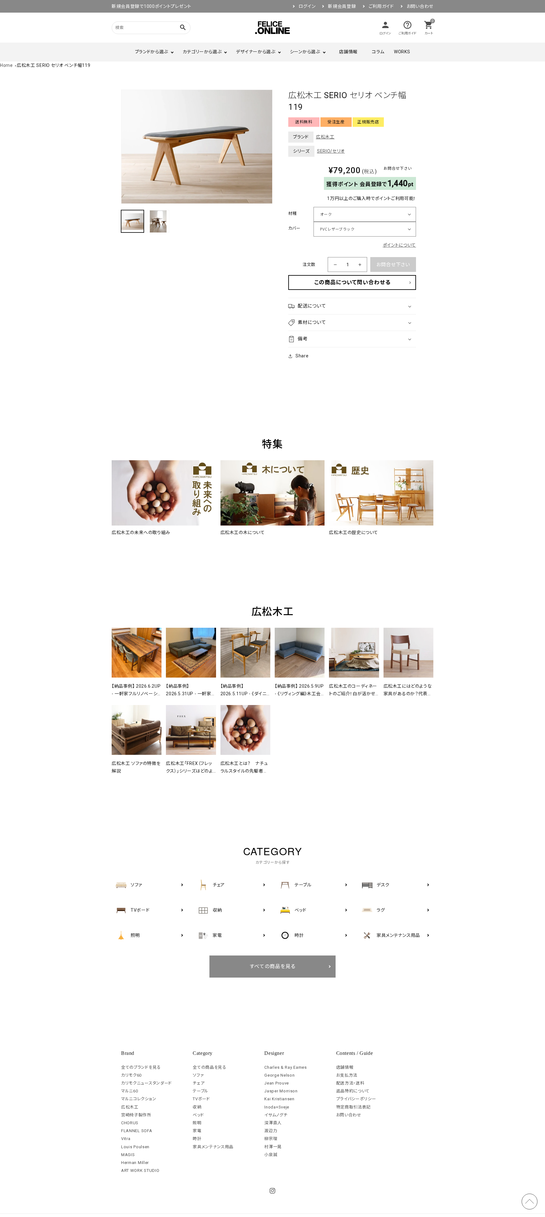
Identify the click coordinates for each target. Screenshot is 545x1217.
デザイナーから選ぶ (255, 51)
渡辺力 (270, 1130)
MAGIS (128, 1154)
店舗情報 (348, 51)
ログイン (307, 6)
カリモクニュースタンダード (146, 1083)
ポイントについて (399, 245)
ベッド (198, 1115)
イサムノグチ (275, 1115)
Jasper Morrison (281, 1091)
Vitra (126, 1138)
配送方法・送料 (350, 1083)
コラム (378, 51)
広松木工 (325, 136)
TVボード (201, 1098)
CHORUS (129, 1122)
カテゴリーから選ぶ (202, 51)
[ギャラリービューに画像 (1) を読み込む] (132, 221)
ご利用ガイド (381, 6)
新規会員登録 (342, 6)
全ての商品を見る (209, 1067)
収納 (197, 1107)
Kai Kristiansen (279, 1098)
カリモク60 (131, 1075)
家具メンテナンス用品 (213, 1146)
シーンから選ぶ (305, 51)
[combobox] (143, 27)
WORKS (402, 51)
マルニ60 (129, 1091)
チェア (198, 1083)
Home (6, 65)
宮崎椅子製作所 (136, 1115)
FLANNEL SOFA (136, 1130)
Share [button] (302, 355)
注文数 (308, 264)
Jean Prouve (276, 1083)
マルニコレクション (138, 1098)
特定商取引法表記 (353, 1107)
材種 (292, 213)
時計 (197, 1138)
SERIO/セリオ (331, 151)
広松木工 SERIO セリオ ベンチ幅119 (53, 65)
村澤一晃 (273, 1146)
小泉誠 (270, 1154)
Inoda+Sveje (276, 1107)
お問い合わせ (420, 6)
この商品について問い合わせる (352, 282)
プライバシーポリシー (356, 1098)
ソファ (198, 1075)
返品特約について (353, 1091)
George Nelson (279, 1075)
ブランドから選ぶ (151, 51)
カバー (294, 228)
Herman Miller (135, 1162)
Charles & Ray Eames (285, 1067)
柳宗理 (270, 1138)
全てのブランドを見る (141, 1067)
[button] (352, 306)
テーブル (200, 1091)
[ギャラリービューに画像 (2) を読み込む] (158, 221)
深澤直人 (273, 1122)
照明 (197, 1122)
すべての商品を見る (273, 966)
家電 (197, 1130)
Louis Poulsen (135, 1146)
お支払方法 (347, 1075)
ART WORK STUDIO (140, 1170)
